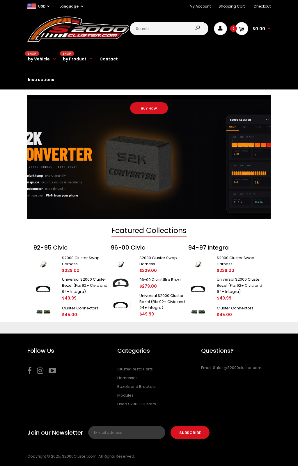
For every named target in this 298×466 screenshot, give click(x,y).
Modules (125, 395)
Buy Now (149, 108)
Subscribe (190, 432)
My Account (200, 6)
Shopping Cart (232, 6)
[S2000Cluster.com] (78, 40)
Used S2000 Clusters (136, 404)
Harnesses (127, 378)
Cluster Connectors (80, 308)
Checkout (262, 6)
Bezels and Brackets (136, 386)
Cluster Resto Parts (135, 369)
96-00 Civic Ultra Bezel (160, 279)
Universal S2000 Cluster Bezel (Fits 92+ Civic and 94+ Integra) (84, 285)
